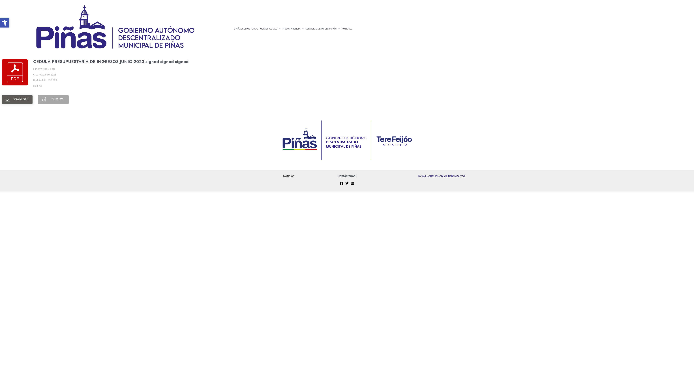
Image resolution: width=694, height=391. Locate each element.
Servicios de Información (321, 28)
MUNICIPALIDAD (268, 28)
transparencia (291, 28)
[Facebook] (341, 183)
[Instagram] (352, 183)
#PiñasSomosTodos (246, 28)
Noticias (347, 28)
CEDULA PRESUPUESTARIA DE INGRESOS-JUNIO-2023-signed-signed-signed (111, 61)
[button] (4, 23)
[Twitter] (347, 183)
